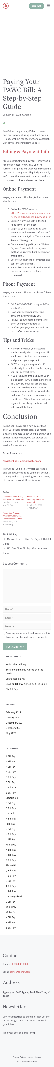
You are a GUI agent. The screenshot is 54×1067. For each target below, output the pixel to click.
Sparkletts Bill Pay (15, 678)
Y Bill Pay (10, 922)
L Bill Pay (10, 839)
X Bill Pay (10, 917)
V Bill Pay (10, 901)
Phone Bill (11, 865)
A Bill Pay (11, 771)
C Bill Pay (11, 782)
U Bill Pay (11, 891)
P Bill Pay (12, 534)
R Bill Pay (11, 875)
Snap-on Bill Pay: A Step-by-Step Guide (26, 684)
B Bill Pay (11, 777)
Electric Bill (12, 797)
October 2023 (13, 728)
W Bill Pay (11, 906)
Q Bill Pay (11, 870)
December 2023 (14, 722)
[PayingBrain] (6, 5)
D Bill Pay (11, 787)
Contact (36, 6)
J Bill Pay (10, 829)
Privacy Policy (19, 1057)
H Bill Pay (11, 818)
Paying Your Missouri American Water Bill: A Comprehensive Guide (12, 516)
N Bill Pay (11, 849)
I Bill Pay (10, 823)
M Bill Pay (11, 844)
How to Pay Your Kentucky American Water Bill (35, 499)
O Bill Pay (11, 855)
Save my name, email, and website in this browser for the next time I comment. (28, 635)
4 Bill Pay (10, 766)
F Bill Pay (10, 803)
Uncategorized (14, 896)
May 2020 (11, 733)
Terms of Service (33, 1057)
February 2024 (13, 712)
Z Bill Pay (11, 927)
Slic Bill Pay (12, 689)
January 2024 (13, 717)
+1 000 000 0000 (19, 964)
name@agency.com (20, 971)
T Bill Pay (11, 886)
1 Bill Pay (10, 756)
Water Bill (11, 912)
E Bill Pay (11, 792)
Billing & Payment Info (26, 152)
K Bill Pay (11, 834)
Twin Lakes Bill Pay (16, 664)
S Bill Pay (10, 881)
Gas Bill (10, 813)
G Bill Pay (11, 808)
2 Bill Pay (10, 761)
